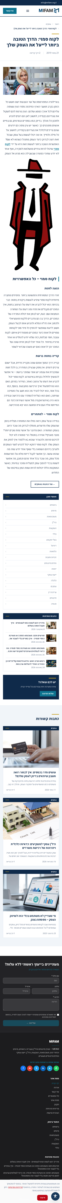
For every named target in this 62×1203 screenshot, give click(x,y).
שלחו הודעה (48, 693)
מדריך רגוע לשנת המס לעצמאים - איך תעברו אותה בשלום (34, 1161)
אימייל (27, 986)
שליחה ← (31, 1023)
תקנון (56, 1104)
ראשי (57, 24)
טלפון (57, 986)
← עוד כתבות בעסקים (45, 484)
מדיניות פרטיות (52, 1108)
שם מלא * (55, 976)
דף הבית (55, 1083)
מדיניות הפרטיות (15, 1187)
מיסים (56, 1131)
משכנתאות (54, 1135)
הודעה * (56, 997)
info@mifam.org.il (48, 3)
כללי (57, 1147)
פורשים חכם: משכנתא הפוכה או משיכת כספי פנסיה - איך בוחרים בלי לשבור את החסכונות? (31, 1167)
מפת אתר (55, 1100)
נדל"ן (57, 1139)
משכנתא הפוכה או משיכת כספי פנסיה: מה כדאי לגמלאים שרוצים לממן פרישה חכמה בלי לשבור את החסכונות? (31, 1174)
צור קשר (55, 1091)
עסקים (48, 24)
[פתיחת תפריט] (27, 11)
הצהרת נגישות (53, 1112)
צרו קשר (10, 10)
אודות (56, 1087)
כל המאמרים (53, 1096)
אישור (42, 1197)
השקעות (55, 1143)
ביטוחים (56, 1126)
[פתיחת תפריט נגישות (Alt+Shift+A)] (55, 1196)
